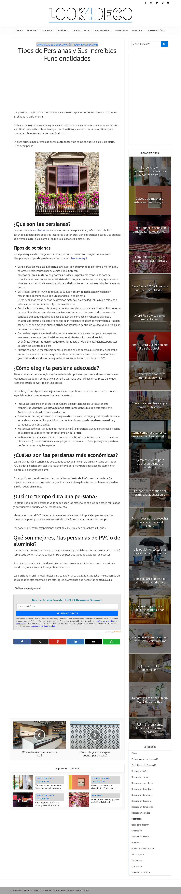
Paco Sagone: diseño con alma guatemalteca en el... (48, 804)
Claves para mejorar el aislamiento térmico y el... (103, 786)
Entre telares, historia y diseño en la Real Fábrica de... (105, 801)
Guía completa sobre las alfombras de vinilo (149, 375)
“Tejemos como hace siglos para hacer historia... (150, 405)
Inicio (19, 30)
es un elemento (39, 230)
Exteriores (102, 30)
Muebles (120, 30)
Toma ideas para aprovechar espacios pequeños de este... (150, 522)
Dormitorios (81, 30)
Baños (62, 30)
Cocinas (47, 30)
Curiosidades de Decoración (54, 44)
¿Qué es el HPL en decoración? (149, 668)
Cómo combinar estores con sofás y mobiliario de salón (150, 434)
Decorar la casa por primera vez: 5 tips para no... (150, 699)
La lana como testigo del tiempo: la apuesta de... (150, 492)
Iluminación (155, 30)
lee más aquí (79, 258)
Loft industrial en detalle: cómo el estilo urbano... (150, 580)
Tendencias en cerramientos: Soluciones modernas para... (49, 786)
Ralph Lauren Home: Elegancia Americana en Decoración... (150, 728)
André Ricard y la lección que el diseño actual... (150, 346)
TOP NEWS (97, 795)
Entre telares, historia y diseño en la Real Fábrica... (150, 258)
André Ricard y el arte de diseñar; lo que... (150, 317)
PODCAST (32, 30)
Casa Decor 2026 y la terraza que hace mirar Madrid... (150, 288)
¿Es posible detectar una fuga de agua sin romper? (150, 551)
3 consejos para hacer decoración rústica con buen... (149, 609)
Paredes (137, 30)
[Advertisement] (67, 86)
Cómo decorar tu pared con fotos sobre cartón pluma (149, 639)
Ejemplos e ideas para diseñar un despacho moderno (150, 463)
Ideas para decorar (86, 44)
